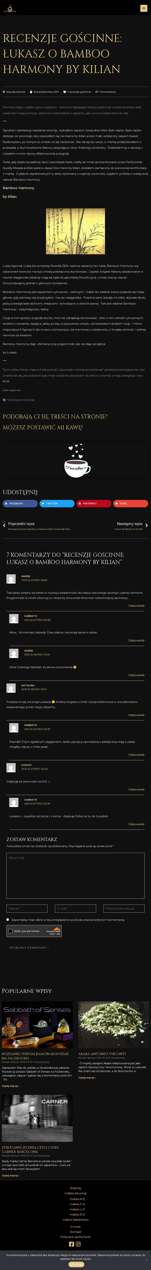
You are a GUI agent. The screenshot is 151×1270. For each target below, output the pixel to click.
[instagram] (79, 1244)
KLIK (6, 381)
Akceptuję (76, 1264)
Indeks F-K (77, 1204)
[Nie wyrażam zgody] (146, 1260)
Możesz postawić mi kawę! (42, 427)
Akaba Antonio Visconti (102, 1054)
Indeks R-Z (77, 1214)
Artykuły (75, 1188)
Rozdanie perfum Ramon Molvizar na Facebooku (35, 1056)
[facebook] (72, 1244)
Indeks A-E (77, 1199)
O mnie (75, 1226)
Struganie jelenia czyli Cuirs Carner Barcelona (30, 1149)
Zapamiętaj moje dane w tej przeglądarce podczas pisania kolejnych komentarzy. (68, 920)
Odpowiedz (136, 605)
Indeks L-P (77, 1209)
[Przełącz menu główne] (144, 8)
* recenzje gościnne (79, 91)
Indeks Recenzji (76, 1193)
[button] (20, 503)
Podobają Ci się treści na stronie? (55, 417)
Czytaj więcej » (10, 1086)
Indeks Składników (76, 1219)
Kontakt (75, 1232)
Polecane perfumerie (75, 1237)
